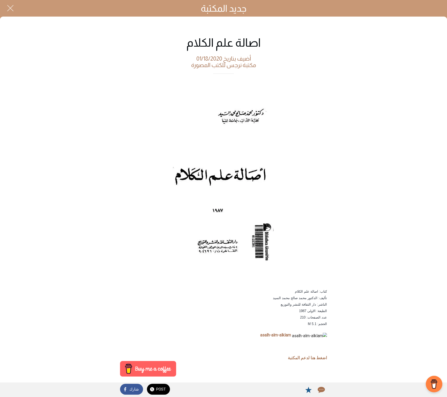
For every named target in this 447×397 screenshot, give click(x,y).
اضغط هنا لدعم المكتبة (307, 357)
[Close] (10, 8)
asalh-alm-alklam (275, 335)
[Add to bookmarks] (308, 390)
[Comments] (321, 390)
